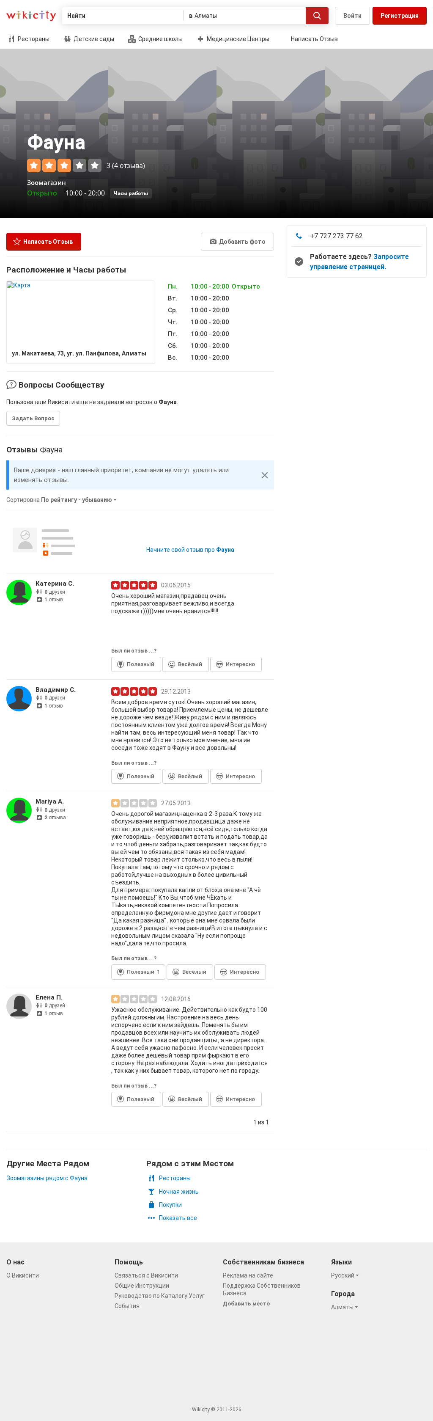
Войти (352, 15)
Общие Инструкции (142, 1285)
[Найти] (317, 15)
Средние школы (160, 39)
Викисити (31, 16)
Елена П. (49, 997)
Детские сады (93, 39)
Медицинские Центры (237, 39)
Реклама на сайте (248, 1275)
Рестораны (32, 39)
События (127, 1306)
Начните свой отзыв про (190, 549)
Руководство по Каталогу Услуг (160, 1295)
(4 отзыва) (128, 165)
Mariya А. (50, 801)
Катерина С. (55, 583)
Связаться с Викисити (146, 1275)
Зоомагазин (46, 182)
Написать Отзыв (314, 39)
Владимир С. (56, 690)
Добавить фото (242, 241)
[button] (265, 475)
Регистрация (400, 15)
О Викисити (22, 1275)
